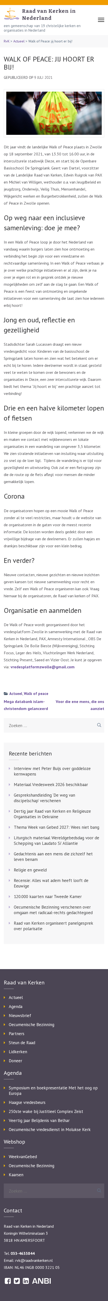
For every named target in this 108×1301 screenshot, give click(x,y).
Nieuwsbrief (20, 1015)
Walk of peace (36, 693)
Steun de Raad (22, 1042)
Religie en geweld (30, 870)
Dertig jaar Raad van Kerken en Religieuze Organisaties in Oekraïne (52, 813)
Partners (16, 1033)
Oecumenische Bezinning (31, 1024)
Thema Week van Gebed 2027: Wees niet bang (56, 827)
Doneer (15, 1060)
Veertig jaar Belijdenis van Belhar (39, 1120)
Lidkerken (18, 1051)
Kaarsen (16, 1174)
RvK (7, 41)
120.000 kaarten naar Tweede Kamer (48, 896)
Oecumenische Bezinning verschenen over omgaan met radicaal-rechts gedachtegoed (53, 909)
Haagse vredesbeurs (27, 1102)
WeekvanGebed (23, 1156)
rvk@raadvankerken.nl (34, 1260)
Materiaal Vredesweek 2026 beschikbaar (51, 784)
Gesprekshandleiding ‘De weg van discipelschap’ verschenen (44, 797)
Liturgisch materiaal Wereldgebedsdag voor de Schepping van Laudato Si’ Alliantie (56, 840)
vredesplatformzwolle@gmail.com (43, 666)
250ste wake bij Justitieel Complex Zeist (46, 1111)
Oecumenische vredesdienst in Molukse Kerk (50, 1129)
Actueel (19, 41)
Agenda (15, 1006)
